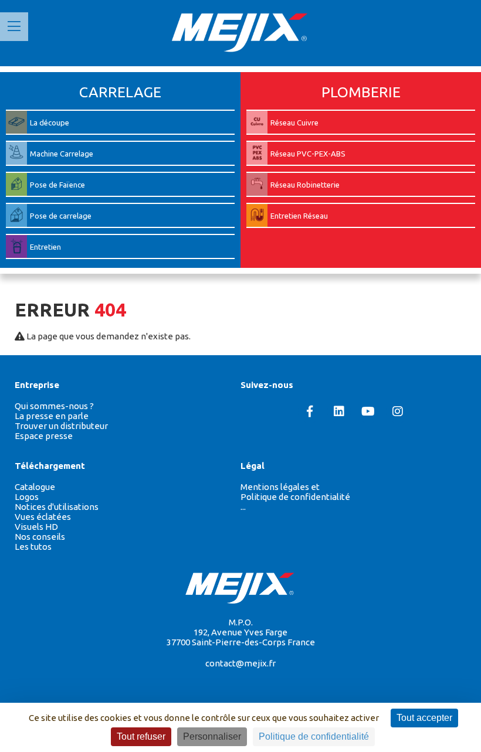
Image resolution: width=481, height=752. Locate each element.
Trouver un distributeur (61, 426)
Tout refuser (141, 736)
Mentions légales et (280, 487)
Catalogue (35, 487)
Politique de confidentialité (295, 497)
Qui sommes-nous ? (54, 406)
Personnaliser (212, 736)
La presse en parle (52, 416)
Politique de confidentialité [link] (314, 736)
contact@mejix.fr (240, 663)
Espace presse (44, 436)
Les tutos (33, 547)
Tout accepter (424, 718)
